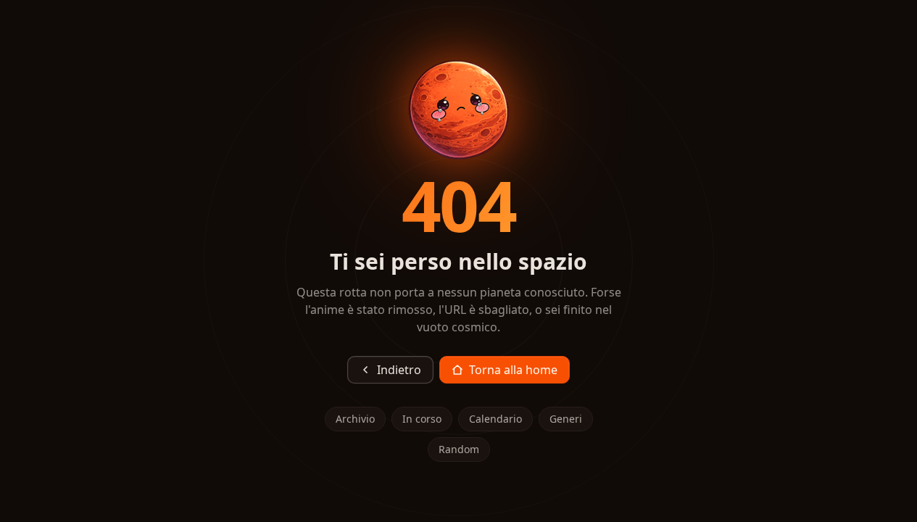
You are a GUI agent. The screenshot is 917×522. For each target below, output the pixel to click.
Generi (565, 419)
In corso (421, 419)
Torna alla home (513, 370)
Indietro (399, 370)
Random (459, 449)
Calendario (495, 419)
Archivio (355, 419)
